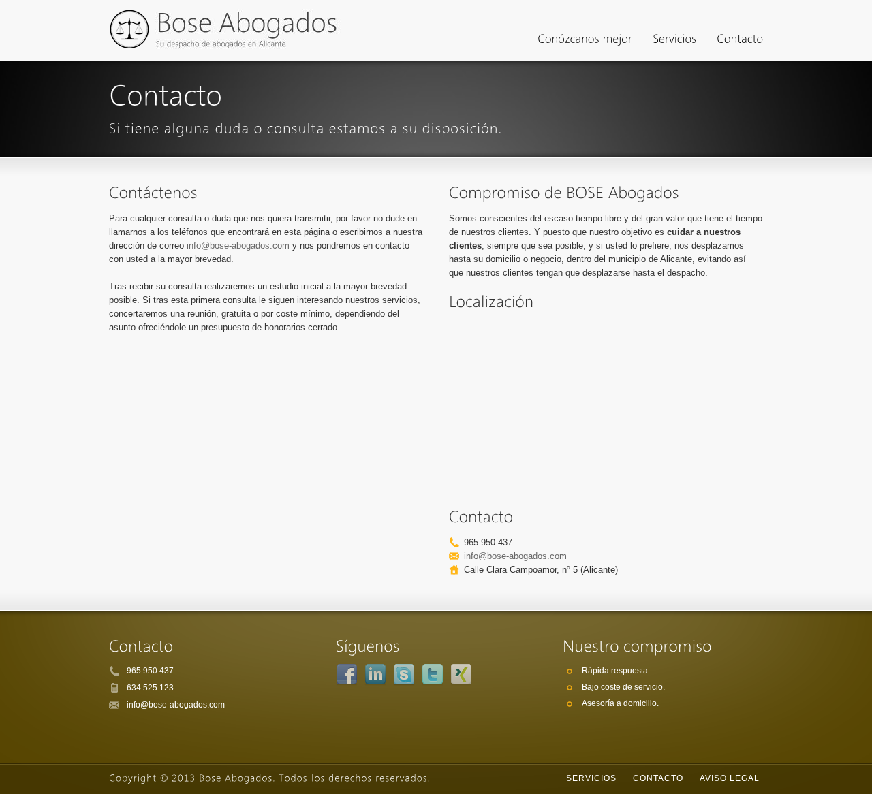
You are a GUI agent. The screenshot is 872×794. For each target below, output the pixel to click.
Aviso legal (730, 778)
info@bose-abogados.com (238, 245)
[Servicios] (674, 40)
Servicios (591, 778)
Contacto (658, 778)
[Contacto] (739, 40)
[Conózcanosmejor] (584, 40)
